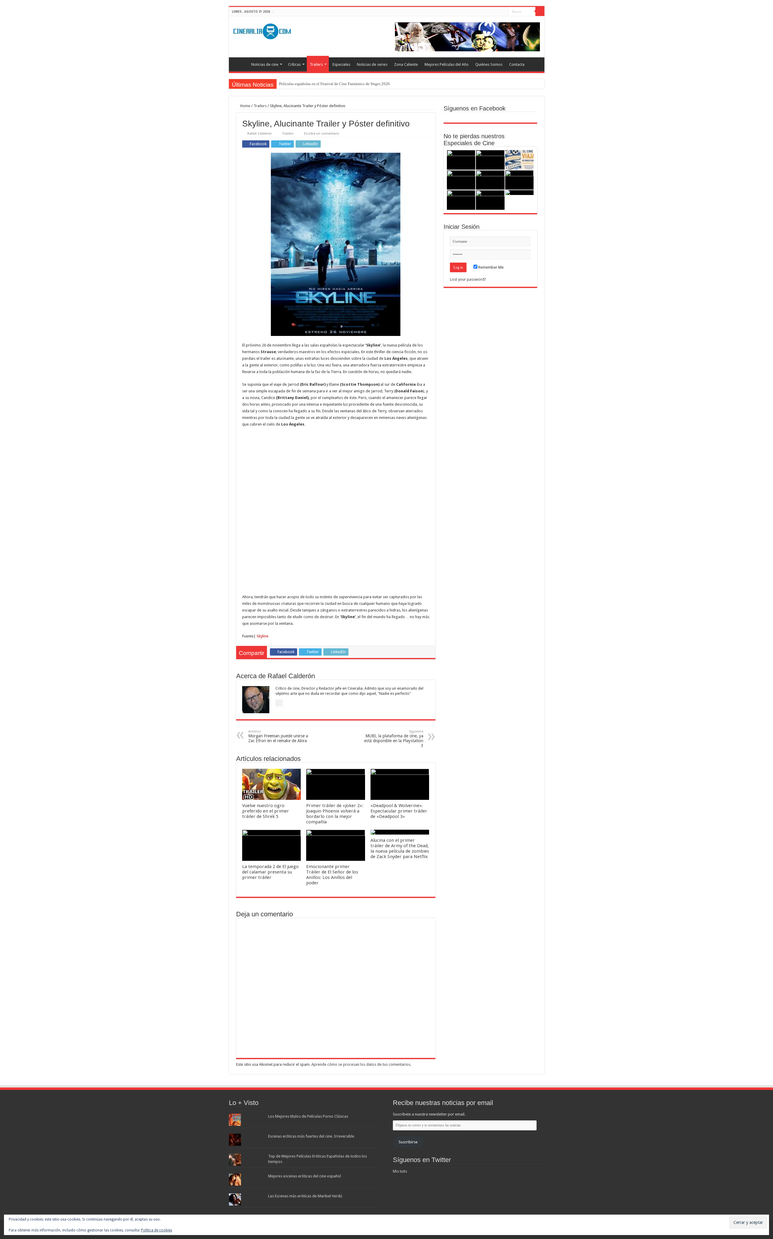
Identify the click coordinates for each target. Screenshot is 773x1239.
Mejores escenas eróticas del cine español (304, 1176)
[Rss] (486, 11)
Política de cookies (156, 1230)
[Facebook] (492, 11)
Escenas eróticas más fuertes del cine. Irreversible (311, 1136)
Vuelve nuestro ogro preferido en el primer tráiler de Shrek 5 (265, 811)
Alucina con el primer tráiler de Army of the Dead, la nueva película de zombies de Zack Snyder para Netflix (399, 848)
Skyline (262, 636)
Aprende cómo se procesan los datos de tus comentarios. (361, 1064)
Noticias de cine (264, 64)
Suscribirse (408, 1142)
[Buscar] (539, 11)
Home (244, 106)
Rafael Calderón (259, 134)
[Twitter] (498, 11)
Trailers (316, 64)
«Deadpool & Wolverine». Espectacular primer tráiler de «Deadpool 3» (398, 811)
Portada (240, 63)
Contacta (516, 64)
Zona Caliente (406, 64)
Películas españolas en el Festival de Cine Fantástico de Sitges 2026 (334, 83)
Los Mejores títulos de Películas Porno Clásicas (308, 1116)
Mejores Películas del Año (447, 64)
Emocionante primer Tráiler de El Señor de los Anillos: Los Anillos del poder (332, 875)
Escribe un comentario (321, 134)
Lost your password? (468, 279)
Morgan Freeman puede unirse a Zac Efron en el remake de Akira (278, 736)
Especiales (341, 64)
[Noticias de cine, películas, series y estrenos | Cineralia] (262, 30)
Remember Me (490, 267)
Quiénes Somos (488, 64)
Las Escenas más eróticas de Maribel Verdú (305, 1196)
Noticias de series (372, 64)
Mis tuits (400, 1171)
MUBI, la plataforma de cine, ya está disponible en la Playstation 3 (393, 739)
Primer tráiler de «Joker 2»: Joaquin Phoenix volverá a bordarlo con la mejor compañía (334, 814)
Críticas (294, 64)
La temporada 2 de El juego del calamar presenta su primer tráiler (270, 872)
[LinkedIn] (504, 11)
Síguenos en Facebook (474, 108)
